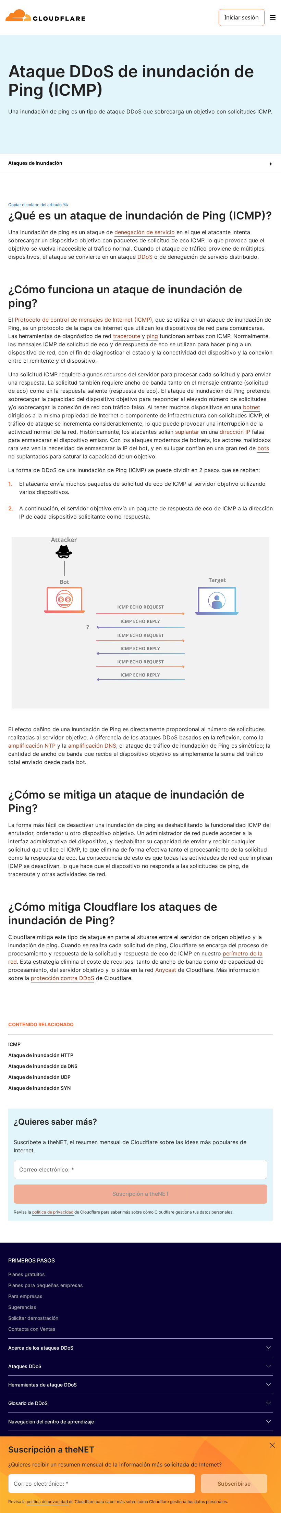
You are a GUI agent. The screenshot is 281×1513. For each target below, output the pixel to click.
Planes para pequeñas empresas (45, 1285)
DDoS (144, 256)
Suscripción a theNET (140, 1193)
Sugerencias (22, 1307)
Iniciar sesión (241, 17)
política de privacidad (53, 1212)
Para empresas (25, 1296)
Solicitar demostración (33, 1318)
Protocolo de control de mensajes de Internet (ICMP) (83, 319)
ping (152, 336)
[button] (140, 163)
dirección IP (235, 431)
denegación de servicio (144, 232)
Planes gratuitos (26, 1274)
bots (263, 448)
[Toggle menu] (273, 18)
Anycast (165, 969)
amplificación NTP (32, 745)
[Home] (46, 17)
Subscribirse (234, 1483)
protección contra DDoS (62, 978)
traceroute (126, 336)
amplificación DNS (92, 745)
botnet (251, 407)
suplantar (187, 431)
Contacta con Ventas (32, 1329)
